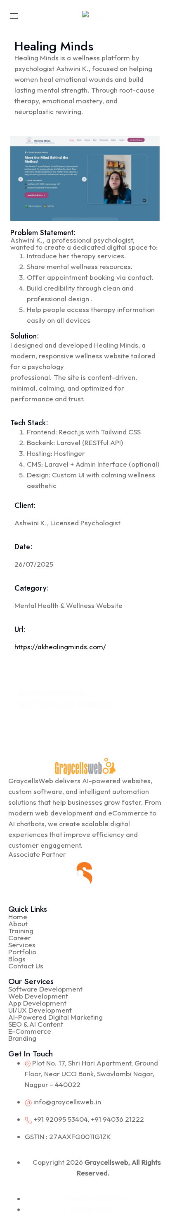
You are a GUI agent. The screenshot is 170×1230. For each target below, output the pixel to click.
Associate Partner (37, 854)
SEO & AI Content (35, 1024)
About (18, 923)
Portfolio (22, 951)
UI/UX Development (40, 1010)
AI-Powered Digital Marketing (55, 1017)
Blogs (17, 958)
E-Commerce (29, 1031)
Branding (22, 1038)
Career (19, 937)
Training (20, 930)
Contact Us (25, 965)
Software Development (45, 988)
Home (17, 916)
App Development (37, 1003)
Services (21, 944)
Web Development (38, 996)
